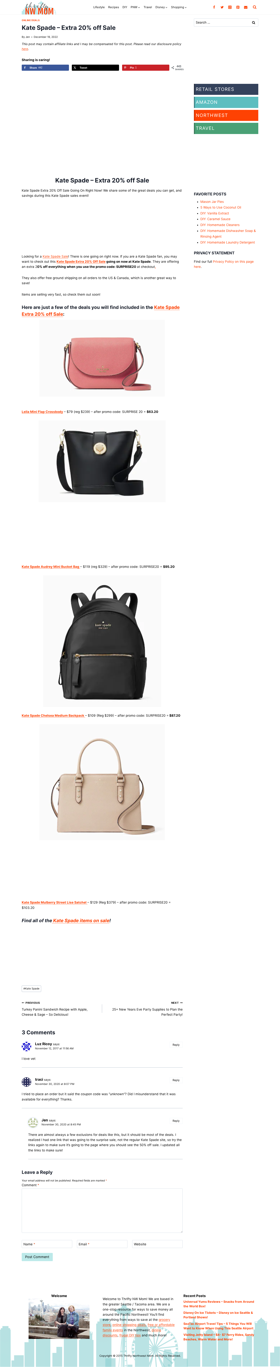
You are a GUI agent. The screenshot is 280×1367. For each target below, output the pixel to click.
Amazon (207, 102)
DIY (124, 7)
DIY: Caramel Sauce (215, 219)
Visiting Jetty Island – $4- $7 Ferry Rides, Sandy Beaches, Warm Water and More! (218, 1337)
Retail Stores (215, 89)
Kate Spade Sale (55, 256)
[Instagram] (229, 7)
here (25, 49)
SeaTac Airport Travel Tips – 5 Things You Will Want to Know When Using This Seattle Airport (218, 1326)
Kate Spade (31, 988)
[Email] (245, 7)
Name (29, 1244)
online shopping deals (129, 1325)
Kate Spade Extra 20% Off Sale (81, 261)
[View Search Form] (254, 7)
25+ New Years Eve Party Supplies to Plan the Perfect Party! (147, 1008)
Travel (148, 7)
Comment (30, 1185)
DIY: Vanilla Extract (214, 213)
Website (140, 1244)
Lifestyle (99, 7)
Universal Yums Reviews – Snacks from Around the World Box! (218, 1304)
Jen (28, 36)
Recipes (113, 7)
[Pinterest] (237, 7)
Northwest (212, 115)
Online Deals (31, 20)
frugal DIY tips (130, 1335)
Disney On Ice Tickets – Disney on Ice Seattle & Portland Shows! (218, 1315)
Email (84, 1244)
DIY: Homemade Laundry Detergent (227, 242)
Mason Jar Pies (212, 202)
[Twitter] (222, 7)
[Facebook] (214, 7)
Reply (176, 1044)
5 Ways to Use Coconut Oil (220, 207)
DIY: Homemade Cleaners (220, 225)
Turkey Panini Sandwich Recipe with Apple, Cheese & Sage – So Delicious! (55, 1008)
